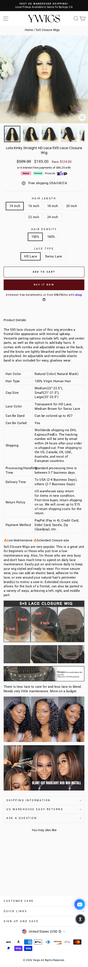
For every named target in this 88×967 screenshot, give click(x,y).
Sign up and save (21, 921)
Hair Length (44, 198)
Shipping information (28, 800)
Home (29, 30)
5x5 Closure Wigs (48, 30)
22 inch (33, 217)
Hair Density (44, 229)
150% (35, 237)
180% (51, 237)
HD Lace (30, 256)
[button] (80, 919)
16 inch (33, 206)
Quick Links (15, 911)
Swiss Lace (53, 256)
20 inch (71, 206)
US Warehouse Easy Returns (34, 809)
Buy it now (44, 284)
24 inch (52, 217)
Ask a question (21, 818)
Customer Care (19, 900)
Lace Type (44, 248)
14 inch (14, 206)
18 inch (52, 206)
